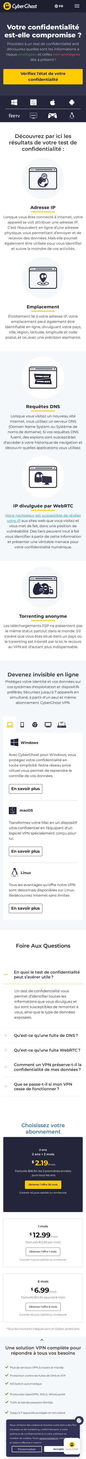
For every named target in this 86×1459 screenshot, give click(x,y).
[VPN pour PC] (14, 102)
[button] (43, 974)
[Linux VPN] (72, 115)
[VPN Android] (72, 102)
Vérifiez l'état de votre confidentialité (43, 76)
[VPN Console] (52, 115)
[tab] (9, 724)
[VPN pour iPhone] (52, 102)
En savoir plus (25, 788)
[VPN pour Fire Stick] (14, 115)
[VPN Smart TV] (33, 115)
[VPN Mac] (33, 102)
